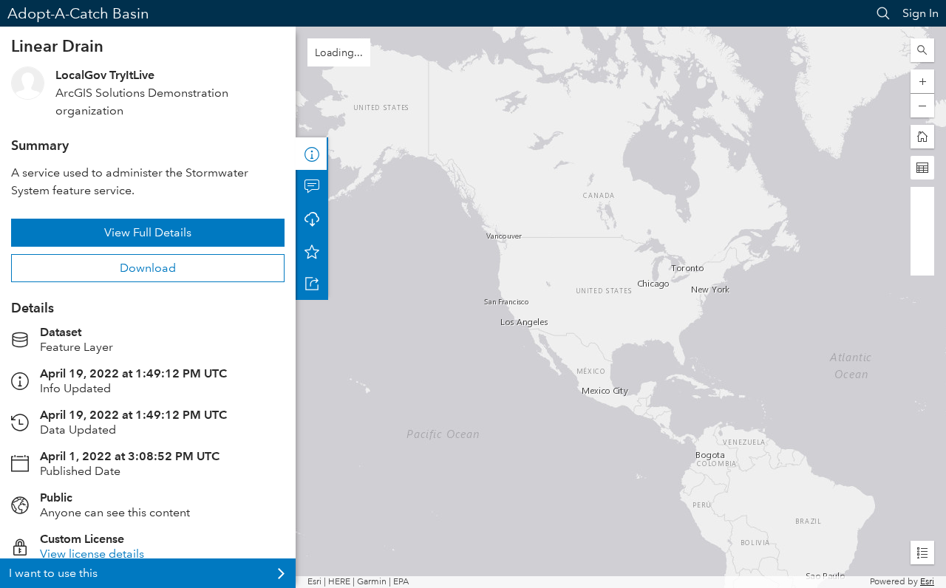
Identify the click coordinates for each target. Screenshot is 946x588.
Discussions (312, 186)
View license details (92, 554)
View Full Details (147, 232)
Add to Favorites (312, 251)
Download (148, 268)
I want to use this (53, 573)
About (312, 153)
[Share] (312, 283)
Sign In (920, 13)
